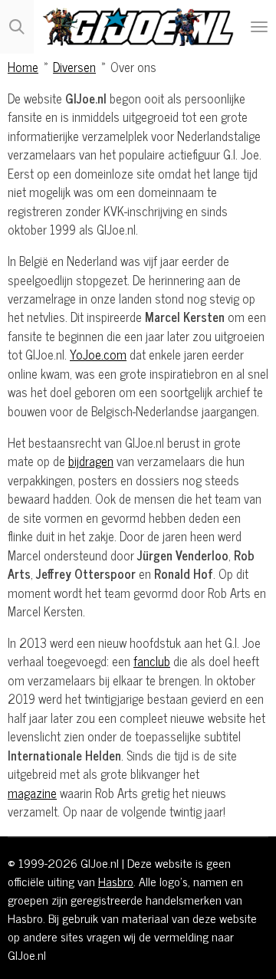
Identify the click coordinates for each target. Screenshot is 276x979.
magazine (32, 792)
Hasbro (115, 881)
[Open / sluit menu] (259, 27)
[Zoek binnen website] (17, 27)
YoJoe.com (98, 353)
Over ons (133, 66)
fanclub (151, 660)
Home (23, 66)
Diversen (74, 66)
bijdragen (90, 460)
